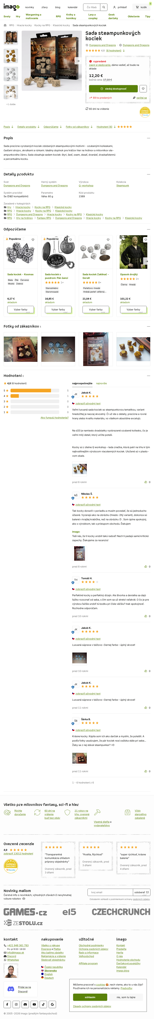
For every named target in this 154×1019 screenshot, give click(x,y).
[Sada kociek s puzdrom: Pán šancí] (58, 276)
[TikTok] (43, 1004)
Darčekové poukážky (128, 963)
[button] (77, 138)
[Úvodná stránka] (5, 25)
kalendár (73, 7)
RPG (58, 16)
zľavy (45, 7)
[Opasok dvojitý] (133, 276)
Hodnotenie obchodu (128, 959)
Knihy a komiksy (71, 16)
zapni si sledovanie (99, 64)
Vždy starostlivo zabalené (140, 814)
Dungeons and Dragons (102, 45)
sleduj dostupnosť (115, 88)
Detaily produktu (26, 126)
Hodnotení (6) (104, 126)
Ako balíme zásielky (52, 952)
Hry (18, 16)
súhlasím (90, 997)
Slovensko (51, 970)
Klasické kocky (61, 25)
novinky (29, 7)
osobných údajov (141, 899)
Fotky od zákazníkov (77, 126)
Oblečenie (134, 16)
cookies (100, 984)
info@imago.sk (15, 952)
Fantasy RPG (44, 217)
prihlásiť (122, 7)
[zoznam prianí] (143, 88)
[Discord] (25, 1004)
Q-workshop (86, 185)
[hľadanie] (103, 7)
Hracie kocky (24, 25)
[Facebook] (7, 1004)
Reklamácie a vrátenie (53, 956)
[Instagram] (16, 1004)
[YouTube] (34, 1004)
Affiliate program (88, 963)
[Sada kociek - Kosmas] (20, 276)
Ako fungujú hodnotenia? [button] (55, 417)
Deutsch (49, 977)
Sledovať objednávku (53, 959)
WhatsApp (13, 959)
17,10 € (107, 79)
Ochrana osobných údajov (93, 948)
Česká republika (54, 966)
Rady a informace (89, 952)
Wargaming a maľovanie (33, 16)
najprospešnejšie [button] (82, 383)
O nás (119, 956)
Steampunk (122, 185)
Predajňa (121, 948)
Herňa (119, 952)
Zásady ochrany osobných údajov (92, 1006)
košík (145, 6)
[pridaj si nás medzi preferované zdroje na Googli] (52, 1004)
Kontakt (120, 945)
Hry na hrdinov (24, 217)
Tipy (147, 16)
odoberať (139, 892)
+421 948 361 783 (18, 945)
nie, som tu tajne (126, 997)
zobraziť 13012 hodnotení (18, 853)
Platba (57, 948)
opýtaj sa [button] (142, 97)
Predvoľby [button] (126, 988)
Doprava (46, 948)
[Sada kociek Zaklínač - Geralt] (96, 276)
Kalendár (121, 966)
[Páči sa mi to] (146, 482)
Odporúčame (51, 126)
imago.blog (122, 970)
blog (57, 7)
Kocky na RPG (42, 25)
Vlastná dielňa (101, 821)
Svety (7, 16)
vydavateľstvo (102, 825)
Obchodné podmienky (91, 945)
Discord (11, 956)
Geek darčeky (113, 16)
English (49, 974)
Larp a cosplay (93, 16)
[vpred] (10, 95)
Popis (7, 126)
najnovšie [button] (101, 383)
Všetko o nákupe (50, 945)
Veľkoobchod (86, 956)
